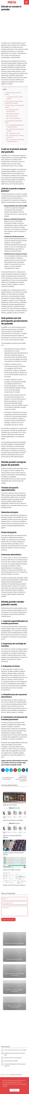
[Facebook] (3, 770)
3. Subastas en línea (14, 133)
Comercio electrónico (15, 118)
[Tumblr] (23, 770)
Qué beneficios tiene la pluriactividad (7, 778)
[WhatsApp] (19, 770)
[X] (11, 770)
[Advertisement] (14, 26)
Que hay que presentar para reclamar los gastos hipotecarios (21, 778)
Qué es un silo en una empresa (12, 1057)
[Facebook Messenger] (7, 770)
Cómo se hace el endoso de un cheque (15, 1050)
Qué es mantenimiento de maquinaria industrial (14, 1065)
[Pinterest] (15, 770)
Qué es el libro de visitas (11, 1061)
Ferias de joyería (13, 116)
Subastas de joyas (14, 113)
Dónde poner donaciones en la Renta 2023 (14, 1054)
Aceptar (14, 1090)
